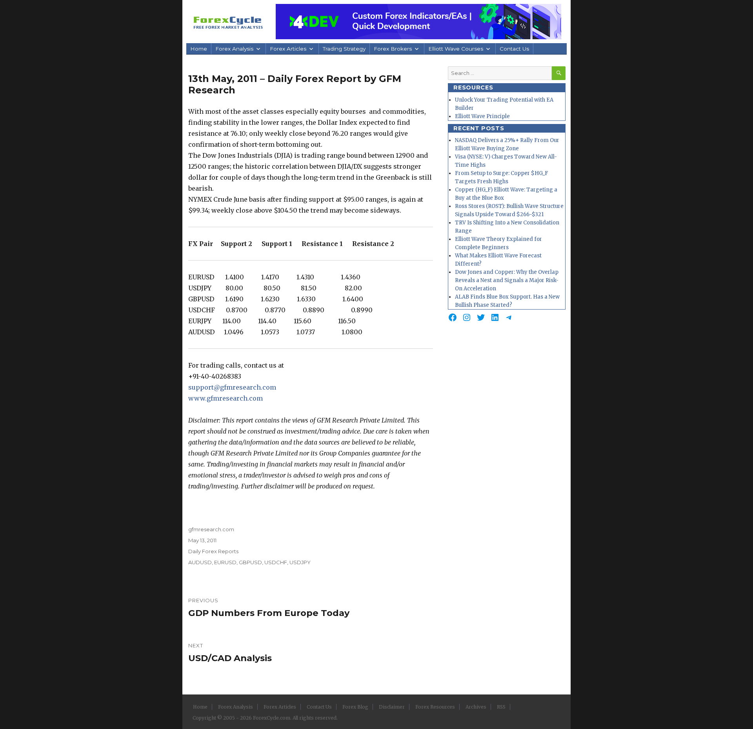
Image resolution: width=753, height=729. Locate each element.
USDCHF (275, 562)
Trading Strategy (344, 49)
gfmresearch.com (211, 529)
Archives (476, 707)
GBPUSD (250, 562)
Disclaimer (392, 707)
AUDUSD (200, 562)
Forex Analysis (234, 49)
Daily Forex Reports (213, 551)
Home (198, 49)
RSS (501, 707)
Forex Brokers (393, 49)
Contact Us (514, 49)
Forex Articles (288, 49)
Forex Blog (355, 707)
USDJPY (300, 562)
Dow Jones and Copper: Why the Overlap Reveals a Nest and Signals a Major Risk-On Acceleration (506, 280)
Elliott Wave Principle (482, 116)
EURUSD (225, 562)
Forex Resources (435, 707)
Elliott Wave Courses (455, 49)
